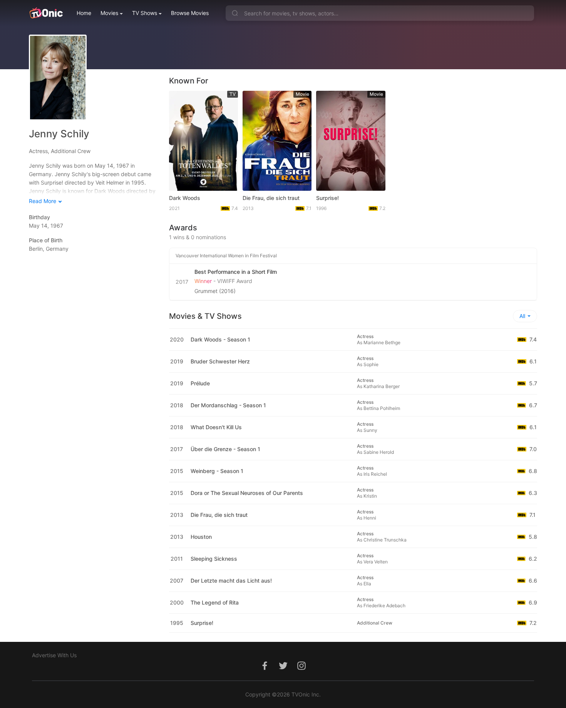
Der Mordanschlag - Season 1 (228, 405)
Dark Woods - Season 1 (220, 339)
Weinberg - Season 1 (217, 471)
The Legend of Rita (215, 602)
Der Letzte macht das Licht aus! (231, 580)
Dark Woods (184, 198)
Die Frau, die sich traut (271, 198)
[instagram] (301, 669)
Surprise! (327, 198)
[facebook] (264, 669)
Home (84, 13)
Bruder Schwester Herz (220, 361)
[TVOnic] (46, 13)
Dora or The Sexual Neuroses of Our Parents (247, 493)
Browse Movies (190, 13)
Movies (109, 13)
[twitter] (283, 669)
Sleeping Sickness (214, 558)
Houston (201, 536)
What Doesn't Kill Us (216, 427)
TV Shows (144, 13)
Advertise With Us (54, 655)
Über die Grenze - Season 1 (225, 449)
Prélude (200, 383)
